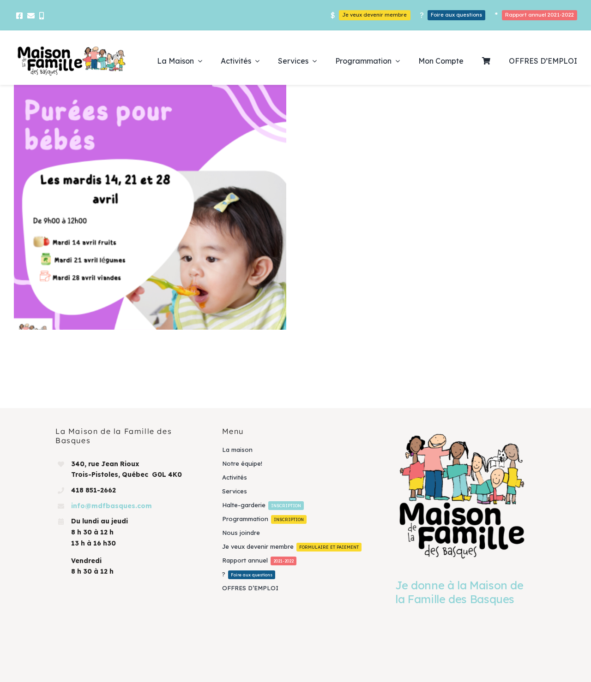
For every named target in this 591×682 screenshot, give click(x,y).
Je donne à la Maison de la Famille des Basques (459, 592)
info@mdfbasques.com (111, 506)
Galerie (163, 220)
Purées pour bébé (137, 220)
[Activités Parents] (150, 221)
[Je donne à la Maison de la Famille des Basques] (462, 495)
